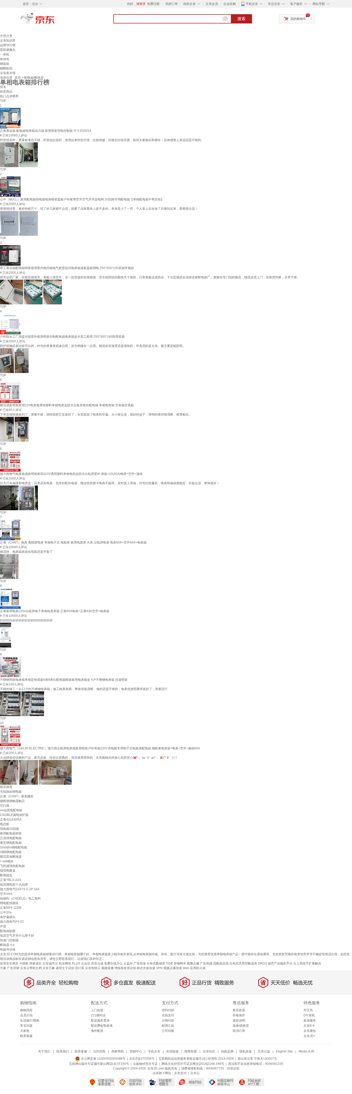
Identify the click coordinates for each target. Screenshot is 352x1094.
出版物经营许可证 (145, 1064)
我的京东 (189, 4)
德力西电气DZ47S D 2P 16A (19, 889)
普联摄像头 (7, 50)
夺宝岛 (308, 1010)
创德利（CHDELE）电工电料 (20, 898)
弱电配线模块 (9, 903)
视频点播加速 (172, 968)
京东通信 (310, 1031)
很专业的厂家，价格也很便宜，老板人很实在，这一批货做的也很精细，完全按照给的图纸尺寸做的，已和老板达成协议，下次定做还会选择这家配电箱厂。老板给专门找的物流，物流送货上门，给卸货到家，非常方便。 (150, 277)
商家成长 (35, 963)
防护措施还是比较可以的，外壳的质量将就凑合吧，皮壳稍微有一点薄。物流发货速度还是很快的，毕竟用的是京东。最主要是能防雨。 (93, 346)
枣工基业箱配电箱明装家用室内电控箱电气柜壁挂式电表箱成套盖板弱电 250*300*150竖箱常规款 (67, 268)
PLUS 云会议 (81, 963)
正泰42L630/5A (11, 819)
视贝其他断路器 (11, 856)
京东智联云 (92, 968)
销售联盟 (191, 1051)
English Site (284, 1051)
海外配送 (97, 1031)
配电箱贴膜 (7, 931)
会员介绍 (26, 1015)
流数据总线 (221, 963)
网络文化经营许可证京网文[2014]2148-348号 (193, 1064)
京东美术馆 (7, 73)
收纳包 (4, 59)
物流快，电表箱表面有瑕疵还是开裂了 (26, 552)
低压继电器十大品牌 (14, 884)
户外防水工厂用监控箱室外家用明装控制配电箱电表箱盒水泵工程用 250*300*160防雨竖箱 (62, 336)
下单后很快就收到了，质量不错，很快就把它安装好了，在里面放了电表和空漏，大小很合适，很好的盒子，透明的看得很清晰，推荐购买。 (96, 414)
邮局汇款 (168, 1025)
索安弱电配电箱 (11, 843)
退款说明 (239, 1020)
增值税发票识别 (125, 968)
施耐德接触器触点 (12, 801)
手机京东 (252, 4)
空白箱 (4, 805)
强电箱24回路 (9, 829)
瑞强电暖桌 (7, 870)
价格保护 (239, 1015)
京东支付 (180, 1073)
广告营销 (13, 968)
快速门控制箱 (9, 940)
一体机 (4, 54)
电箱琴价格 (7, 949)
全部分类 (6, 36)
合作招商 (99, 1051)
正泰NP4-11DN (10, 908)
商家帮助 (117, 1051)
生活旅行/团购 (29, 1020)
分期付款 (168, 1020)
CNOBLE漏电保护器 (14, 815)
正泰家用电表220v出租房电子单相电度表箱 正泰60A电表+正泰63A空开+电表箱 (54, 611)
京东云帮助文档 (31, 968)
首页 (18, 77)
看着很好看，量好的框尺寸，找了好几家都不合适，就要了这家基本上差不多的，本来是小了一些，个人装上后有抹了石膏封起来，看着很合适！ (99, 208)
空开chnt (6, 894)
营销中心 (136, 1051)
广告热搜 (206, 963)
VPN (159, 968)
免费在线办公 (113, 963)
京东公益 (264, 1051)
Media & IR (306, 1051)
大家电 (24, 1031)
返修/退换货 (241, 1025)
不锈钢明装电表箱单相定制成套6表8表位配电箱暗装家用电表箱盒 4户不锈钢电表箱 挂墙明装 (64, 680)
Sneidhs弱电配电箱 (13, 847)
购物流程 (26, 1010)
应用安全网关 (9, 963)
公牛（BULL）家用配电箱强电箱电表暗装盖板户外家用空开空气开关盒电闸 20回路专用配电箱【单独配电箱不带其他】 (82, 199)
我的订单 (171, 4)
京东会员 (212, 4)
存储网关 (180, 963)
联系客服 (26, 1036)
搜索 (241, 19)
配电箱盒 (6, 875)
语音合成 (97, 963)
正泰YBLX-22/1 (10, 880)
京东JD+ (309, 1036)
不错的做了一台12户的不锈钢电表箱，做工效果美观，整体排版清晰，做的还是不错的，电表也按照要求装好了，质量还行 (83, 689)
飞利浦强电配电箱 (12, 866)
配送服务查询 (100, 1020)
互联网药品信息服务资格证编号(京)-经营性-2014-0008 (196, 1058)
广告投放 (139, 963)
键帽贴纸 (6, 68)
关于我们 (44, 1051)
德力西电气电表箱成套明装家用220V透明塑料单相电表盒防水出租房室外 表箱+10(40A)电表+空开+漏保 (71, 474)
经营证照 (233, 1068)
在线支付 (168, 1015)
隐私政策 (245, 1051)
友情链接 (172, 1051)
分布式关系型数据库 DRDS (248, 963)
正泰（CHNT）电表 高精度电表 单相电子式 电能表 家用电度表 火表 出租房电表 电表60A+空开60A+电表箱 (73, 542)
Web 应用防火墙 (194, 968)
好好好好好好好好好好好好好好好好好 (26, 620)
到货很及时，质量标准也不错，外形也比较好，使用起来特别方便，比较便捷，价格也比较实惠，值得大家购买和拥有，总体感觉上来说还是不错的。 (102, 140)
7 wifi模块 (6, 861)
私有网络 (65, 963)
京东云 (195, 1073)
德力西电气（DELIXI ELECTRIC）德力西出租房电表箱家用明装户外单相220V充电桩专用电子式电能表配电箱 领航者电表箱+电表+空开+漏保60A (100, 748)
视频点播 (193, 963)
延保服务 (310, 1020)
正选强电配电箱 (11, 838)
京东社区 (209, 1051)
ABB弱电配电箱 (11, 852)
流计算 (79, 968)
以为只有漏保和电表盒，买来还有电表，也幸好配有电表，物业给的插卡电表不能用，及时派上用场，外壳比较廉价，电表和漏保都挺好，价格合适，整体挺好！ (110, 483)
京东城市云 (50, 963)
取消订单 (239, 1031)
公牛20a (6, 912)
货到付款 (168, 1010)
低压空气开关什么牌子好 (17, 935)
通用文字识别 (65, 968)
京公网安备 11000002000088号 (102, 1058)
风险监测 (227, 1051)
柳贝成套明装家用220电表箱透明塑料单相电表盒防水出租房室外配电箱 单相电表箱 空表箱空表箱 (67, 405)
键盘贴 (4, 64)
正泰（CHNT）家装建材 (16, 796)
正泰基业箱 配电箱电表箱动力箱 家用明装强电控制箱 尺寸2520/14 (45, 131)
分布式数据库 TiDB (160, 963)
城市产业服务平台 (280, 963)
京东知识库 (7, 40)
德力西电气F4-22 (12, 921)
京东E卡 (309, 1025)
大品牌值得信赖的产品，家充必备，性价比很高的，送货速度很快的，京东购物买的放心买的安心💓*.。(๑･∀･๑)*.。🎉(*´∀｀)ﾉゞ (89, 757)
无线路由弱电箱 (11, 791)
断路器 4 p (7, 945)
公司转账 (168, 1031)
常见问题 (26, 1025)
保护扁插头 (7, 917)
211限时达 (98, 1015)
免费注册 (153, 4)
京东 (55, 20)
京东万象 (49, 968)
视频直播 (107, 968)
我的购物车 (298, 19)
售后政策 (239, 1010)
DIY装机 (309, 1015)
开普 (3, 926)
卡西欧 (24, 963)
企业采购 (229, 4)
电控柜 (4, 824)
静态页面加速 (146, 968)
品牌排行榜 (7, 45)
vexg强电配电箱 (11, 810)
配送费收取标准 (102, 1025)
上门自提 (97, 1010)
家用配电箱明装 (11, 833)
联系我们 (62, 1051)
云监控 (128, 963)
